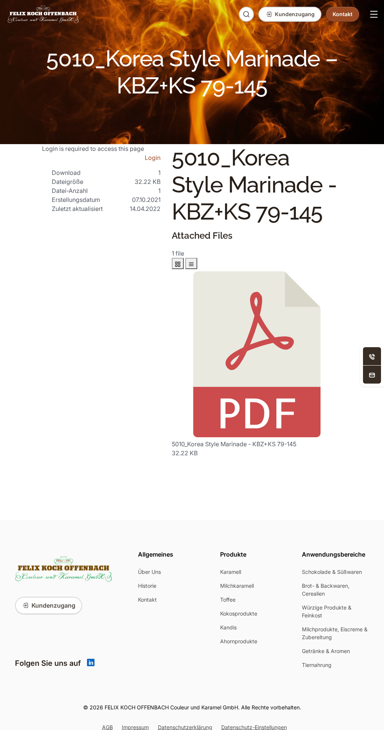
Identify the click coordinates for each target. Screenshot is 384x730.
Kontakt (147, 599)
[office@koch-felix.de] (372, 375)
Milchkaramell (237, 585)
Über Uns (149, 572)
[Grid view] (178, 263)
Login (152, 157)
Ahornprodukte (238, 641)
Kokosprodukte (238, 613)
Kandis (228, 627)
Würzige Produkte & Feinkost (326, 611)
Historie (147, 585)
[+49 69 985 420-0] (372, 356)
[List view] (191, 263)
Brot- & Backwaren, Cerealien (326, 589)
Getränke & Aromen (326, 651)
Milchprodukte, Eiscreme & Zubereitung (335, 633)
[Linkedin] (90, 663)
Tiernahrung (317, 665)
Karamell (230, 572)
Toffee (228, 599)
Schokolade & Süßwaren (332, 572)
